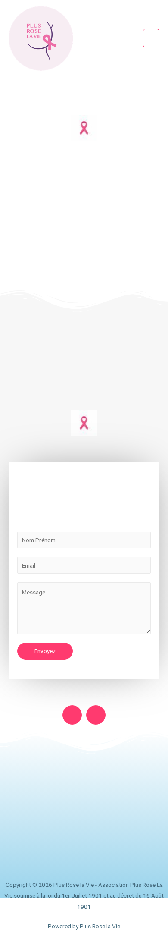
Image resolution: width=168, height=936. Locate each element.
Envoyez (45, 650)
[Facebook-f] (72, 715)
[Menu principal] (151, 38)
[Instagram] (96, 715)
